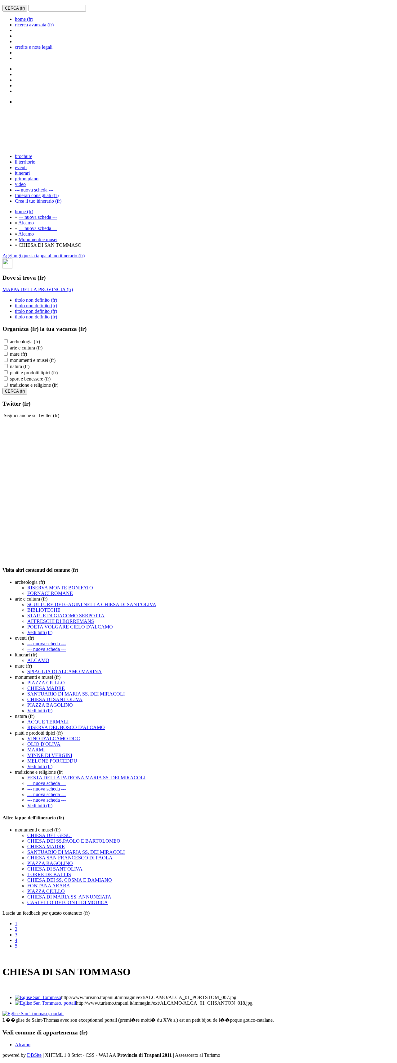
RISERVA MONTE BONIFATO (60, 587)
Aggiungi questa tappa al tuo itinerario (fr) (43, 255)
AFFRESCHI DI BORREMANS (60, 621)
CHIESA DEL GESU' (49, 835)
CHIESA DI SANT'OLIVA (55, 699)
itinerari (22, 173)
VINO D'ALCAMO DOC (53, 738)
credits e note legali (33, 47)
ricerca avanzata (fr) (34, 24)
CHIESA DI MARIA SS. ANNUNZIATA (69, 896)
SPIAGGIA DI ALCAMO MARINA (64, 671)
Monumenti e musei (38, 239)
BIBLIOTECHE (43, 610)
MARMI (36, 749)
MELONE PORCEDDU (52, 760)
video (20, 184)
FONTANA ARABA (48, 885)
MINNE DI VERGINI (49, 755)
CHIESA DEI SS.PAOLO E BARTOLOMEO (73, 841)
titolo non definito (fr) (36, 300)
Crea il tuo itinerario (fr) (38, 201)
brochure (23, 156)
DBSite (34, 1055)
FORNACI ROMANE (50, 593)
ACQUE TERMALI (48, 721)
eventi (21, 167)
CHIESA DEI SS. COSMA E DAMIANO (69, 880)
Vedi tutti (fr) (39, 632)
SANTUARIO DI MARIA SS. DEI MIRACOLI (76, 693)
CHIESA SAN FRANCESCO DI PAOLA (70, 857)
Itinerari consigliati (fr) (37, 195)
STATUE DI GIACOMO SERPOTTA (66, 615)
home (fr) (24, 19)
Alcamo (26, 222)
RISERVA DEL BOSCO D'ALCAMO (66, 727)
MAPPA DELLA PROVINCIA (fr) (37, 289)
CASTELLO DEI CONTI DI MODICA (67, 902)
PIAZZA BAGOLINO (50, 705)
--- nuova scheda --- (34, 189)
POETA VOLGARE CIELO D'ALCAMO (70, 626)
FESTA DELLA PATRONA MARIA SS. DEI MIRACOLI (86, 777)
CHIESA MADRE (46, 688)
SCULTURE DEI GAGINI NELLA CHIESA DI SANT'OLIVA (91, 604)
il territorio (25, 161)
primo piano (26, 178)
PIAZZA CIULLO (46, 682)
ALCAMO (38, 660)
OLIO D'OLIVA (43, 744)
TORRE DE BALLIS (49, 874)
